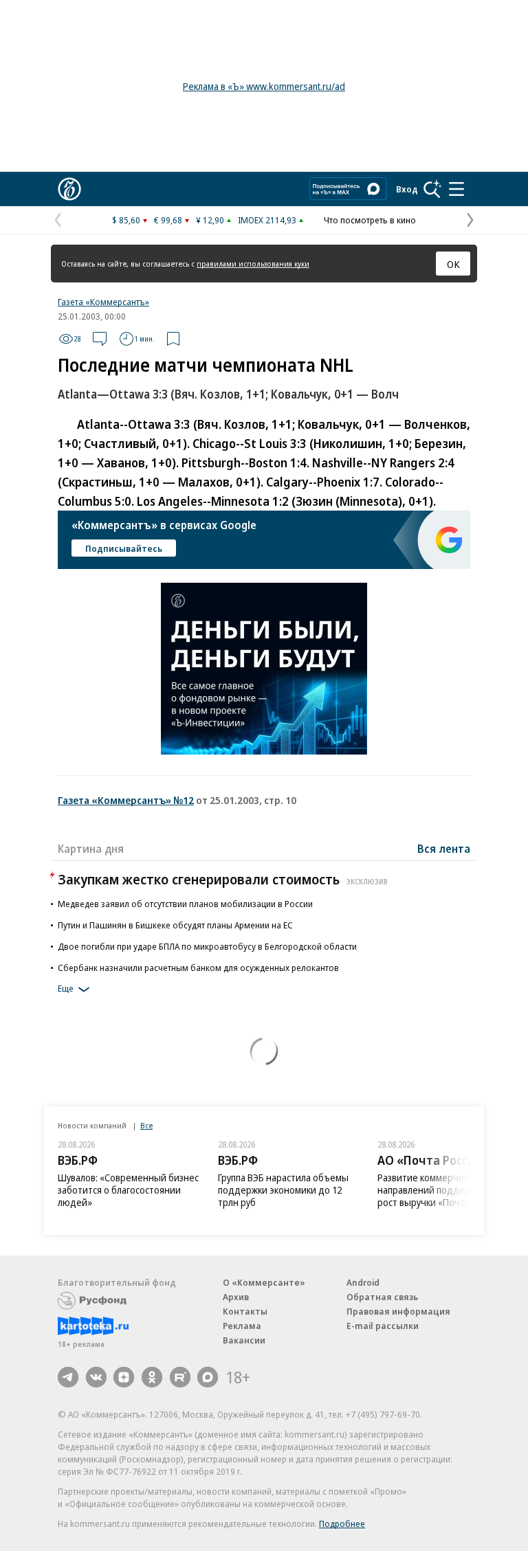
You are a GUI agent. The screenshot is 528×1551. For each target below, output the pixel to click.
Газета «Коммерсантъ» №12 (126, 800)
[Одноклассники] (152, 1377)
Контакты (245, 1311)
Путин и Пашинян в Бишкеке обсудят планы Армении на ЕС (175, 925)
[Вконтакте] (96, 1377)
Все (146, 1125)
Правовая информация (398, 1311)
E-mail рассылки (382, 1325)
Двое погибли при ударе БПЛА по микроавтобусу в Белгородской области (207, 946)
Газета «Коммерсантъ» (103, 301)
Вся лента (443, 848)
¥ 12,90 (210, 220)
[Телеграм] (68, 1377)
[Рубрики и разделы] (456, 189)
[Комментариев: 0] (99, 338)
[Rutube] (180, 1377)
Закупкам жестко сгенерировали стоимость (223, 879)
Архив (236, 1297)
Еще (66, 988)
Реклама (242, 1325)
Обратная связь (382, 1297)
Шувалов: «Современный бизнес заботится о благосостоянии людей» (128, 1190)
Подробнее (342, 1523)
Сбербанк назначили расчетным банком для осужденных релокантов (198, 967)
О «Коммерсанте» (264, 1282)
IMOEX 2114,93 (267, 220)
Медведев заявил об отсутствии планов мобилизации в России (185, 903)
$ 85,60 (126, 220)
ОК (453, 264)
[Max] (207, 1377)
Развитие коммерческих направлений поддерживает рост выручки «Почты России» (443, 1190)
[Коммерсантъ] (69, 189)
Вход (407, 189)
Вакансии (244, 1340)
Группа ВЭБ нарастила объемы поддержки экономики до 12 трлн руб (283, 1190)
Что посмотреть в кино (370, 220)
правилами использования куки (253, 263)
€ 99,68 (168, 220)
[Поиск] (432, 189)
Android (363, 1282)
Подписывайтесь (123, 548)
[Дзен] (123, 1377)
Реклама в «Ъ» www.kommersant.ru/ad (264, 86)
